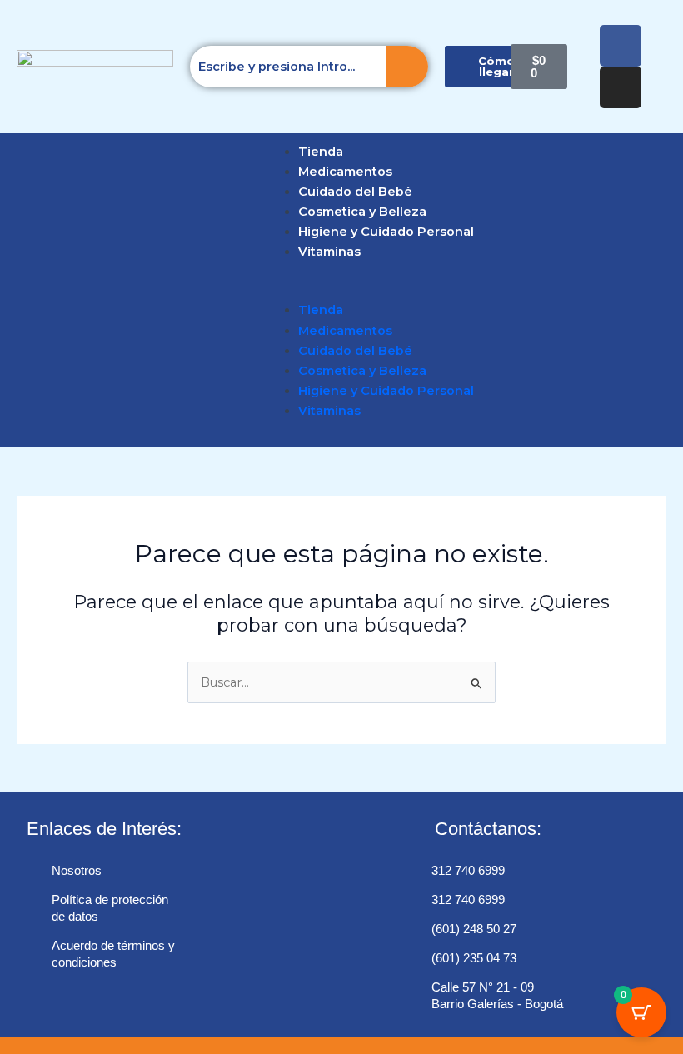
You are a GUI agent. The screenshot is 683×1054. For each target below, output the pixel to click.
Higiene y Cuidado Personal (386, 231)
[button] (18, 290)
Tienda (320, 151)
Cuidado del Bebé (355, 191)
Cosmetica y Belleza (362, 211)
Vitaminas (329, 251)
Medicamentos (345, 171)
